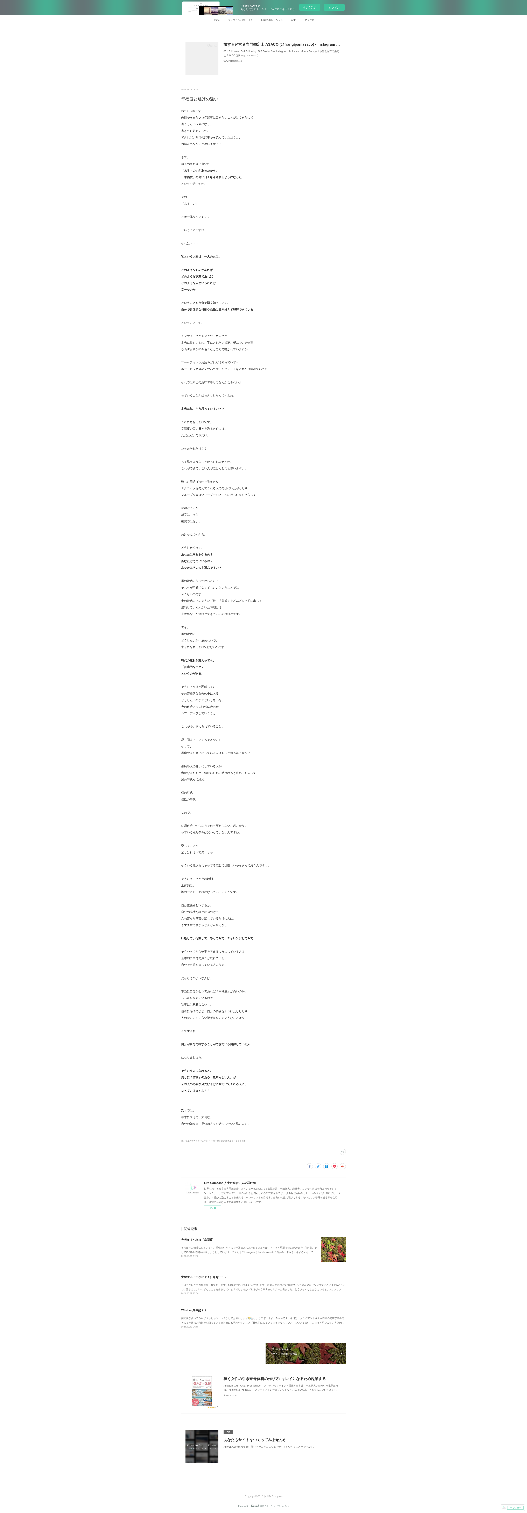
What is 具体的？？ (194, 1310)
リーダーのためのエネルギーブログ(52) (227, 1140)
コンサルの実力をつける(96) (194, 1140)
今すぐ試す (309, 7)
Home (216, 20)
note (293, 20)
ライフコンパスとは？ (240, 20)
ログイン (334, 7)
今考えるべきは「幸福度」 (198, 1239)
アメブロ (309, 20)
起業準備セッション (272, 20)
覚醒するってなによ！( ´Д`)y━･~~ (203, 1277)
